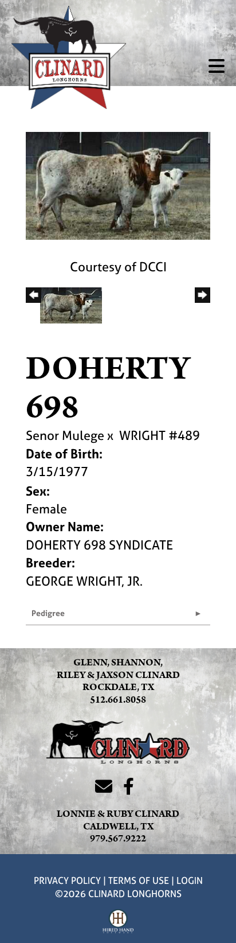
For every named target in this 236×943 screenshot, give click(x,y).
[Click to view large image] (118, 184)
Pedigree (48, 612)
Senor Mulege (65, 435)
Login (189, 880)
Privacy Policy (67, 880)
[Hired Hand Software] (118, 921)
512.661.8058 (118, 700)
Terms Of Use (138, 880)
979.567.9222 (118, 838)
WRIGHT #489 (159, 435)
